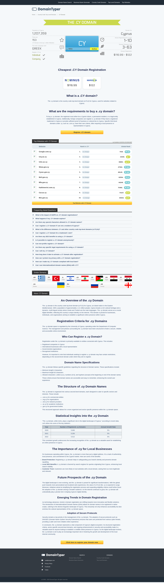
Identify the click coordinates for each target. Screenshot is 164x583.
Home (33, 14)
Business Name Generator (82, 2)
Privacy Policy (48, 563)
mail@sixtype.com (50, 560)
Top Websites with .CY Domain (82, 203)
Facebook (47, 566)
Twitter (46, 570)
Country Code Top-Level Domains (47, 14)
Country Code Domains (99, 2)
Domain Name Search (65, 2)
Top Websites (126, 2)
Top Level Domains (114, 2)
